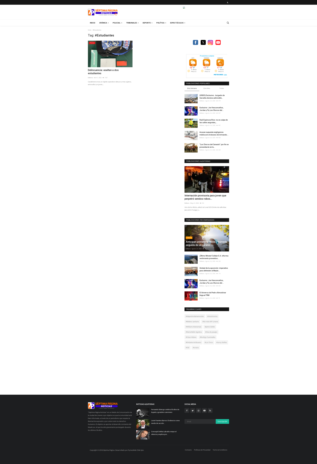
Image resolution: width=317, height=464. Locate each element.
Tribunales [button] (131, 23)
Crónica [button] (103, 23)
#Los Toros (209, 342)
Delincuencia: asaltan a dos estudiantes (103, 72)
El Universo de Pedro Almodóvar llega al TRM (212, 294)
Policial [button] (117, 23)
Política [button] (160, 23)
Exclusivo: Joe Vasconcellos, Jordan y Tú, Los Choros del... (211, 109)
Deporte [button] (147, 23)
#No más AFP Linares (210, 321)
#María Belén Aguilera (194, 332)
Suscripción (222, 421)
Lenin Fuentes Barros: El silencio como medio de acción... (165, 422)
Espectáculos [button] (177, 23)
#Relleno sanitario (192, 321)
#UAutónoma (212, 316)
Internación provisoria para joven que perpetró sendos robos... (205, 197)
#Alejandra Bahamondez (195, 316)
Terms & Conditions (220, 450)
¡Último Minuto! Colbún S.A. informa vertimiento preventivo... (213, 257)
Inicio (92, 23)
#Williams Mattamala (193, 327)
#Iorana (196, 347)
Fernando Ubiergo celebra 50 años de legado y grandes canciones (165, 411)
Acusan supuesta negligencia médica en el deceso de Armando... (213, 133)
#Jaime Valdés (210, 327)
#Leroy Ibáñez (221, 342)
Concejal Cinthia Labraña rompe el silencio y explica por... (163, 433)
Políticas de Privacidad (202, 450)
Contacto (188, 450)
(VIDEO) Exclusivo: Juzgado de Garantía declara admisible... (212, 96)
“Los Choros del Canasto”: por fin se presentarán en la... (214, 145)
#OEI (187, 347)
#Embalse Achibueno (193, 342)
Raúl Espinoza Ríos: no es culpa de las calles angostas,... (213, 121)
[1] (227, 2)
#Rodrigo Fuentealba (207, 337)
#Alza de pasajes (211, 332)
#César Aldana (191, 337)
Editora (90, 77)
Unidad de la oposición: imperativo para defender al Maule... (213, 269)
